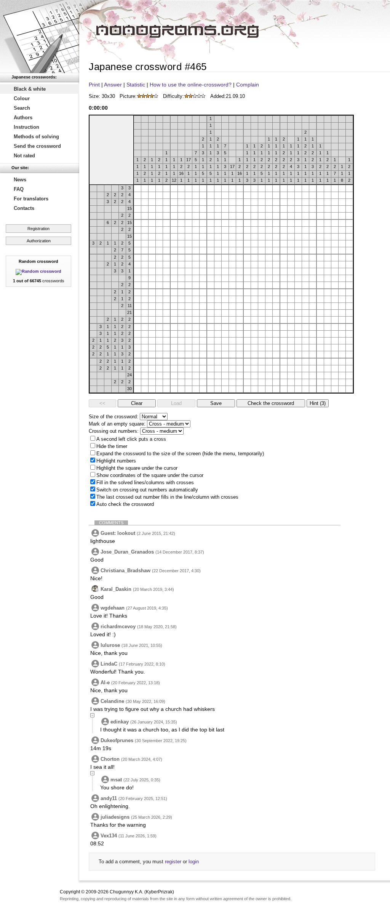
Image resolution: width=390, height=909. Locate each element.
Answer (113, 85)
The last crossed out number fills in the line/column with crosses (167, 497)
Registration (38, 228)
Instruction (26, 127)
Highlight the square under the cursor (136, 468)
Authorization (39, 240)
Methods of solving (36, 136)
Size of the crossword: (113, 416)
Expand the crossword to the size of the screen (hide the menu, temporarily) (180, 453)
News (20, 179)
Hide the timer (111, 446)
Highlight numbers (116, 461)
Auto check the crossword (125, 504)
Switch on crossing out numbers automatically (147, 490)
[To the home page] (39, 36)
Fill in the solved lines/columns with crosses (145, 482)
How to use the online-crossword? (191, 85)
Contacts (24, 208)
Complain (247, 85)
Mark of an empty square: (117, 424)
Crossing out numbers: (114, 431)
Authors (23, 117)
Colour (22, 98)
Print (94, 85)
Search (22, 108)
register (173, 861)
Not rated (24, 155)
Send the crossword (37, 146)
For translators (31, 199)
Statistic (135, 85)
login (194, 861)
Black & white (30, 89)
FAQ (19, 189)
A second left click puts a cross (131, 439)
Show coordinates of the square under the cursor (149, 475)
